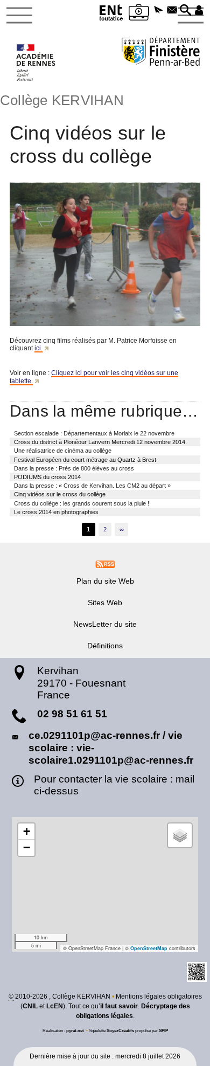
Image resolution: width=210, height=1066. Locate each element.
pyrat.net (75, 1030)
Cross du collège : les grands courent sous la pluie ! (81, 503)
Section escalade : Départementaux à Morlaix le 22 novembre (94, 433)
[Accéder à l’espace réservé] (199, 11)
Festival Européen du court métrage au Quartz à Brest (85, 459)
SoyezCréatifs (120, 1030)
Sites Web (105, 602)
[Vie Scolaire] (139, 14)
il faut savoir (119, 1006)
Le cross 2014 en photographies (56, 512)
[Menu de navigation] (19, 15)
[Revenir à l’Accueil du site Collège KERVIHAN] (36, 62)
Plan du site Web (105, 581)
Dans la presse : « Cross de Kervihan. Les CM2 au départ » (92, 485)
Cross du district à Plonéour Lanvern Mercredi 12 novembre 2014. (100, 442)
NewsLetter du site (105, 624)
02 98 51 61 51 (72, 713)
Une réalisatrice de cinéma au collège (62, 450)
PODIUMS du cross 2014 (47, 477)
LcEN (54, 1006)
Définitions (105, 645)
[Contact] (172, 11)
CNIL (30, 1006)
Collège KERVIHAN (62, 100)
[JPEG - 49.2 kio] (105, 254)
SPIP (163, 1030)
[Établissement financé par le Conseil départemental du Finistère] (161, 53)
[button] (158, 11)
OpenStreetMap (148, 948)
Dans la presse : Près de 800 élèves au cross (74, 468)
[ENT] (111, 14)
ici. (38, 348)
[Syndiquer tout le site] (105, 563)
